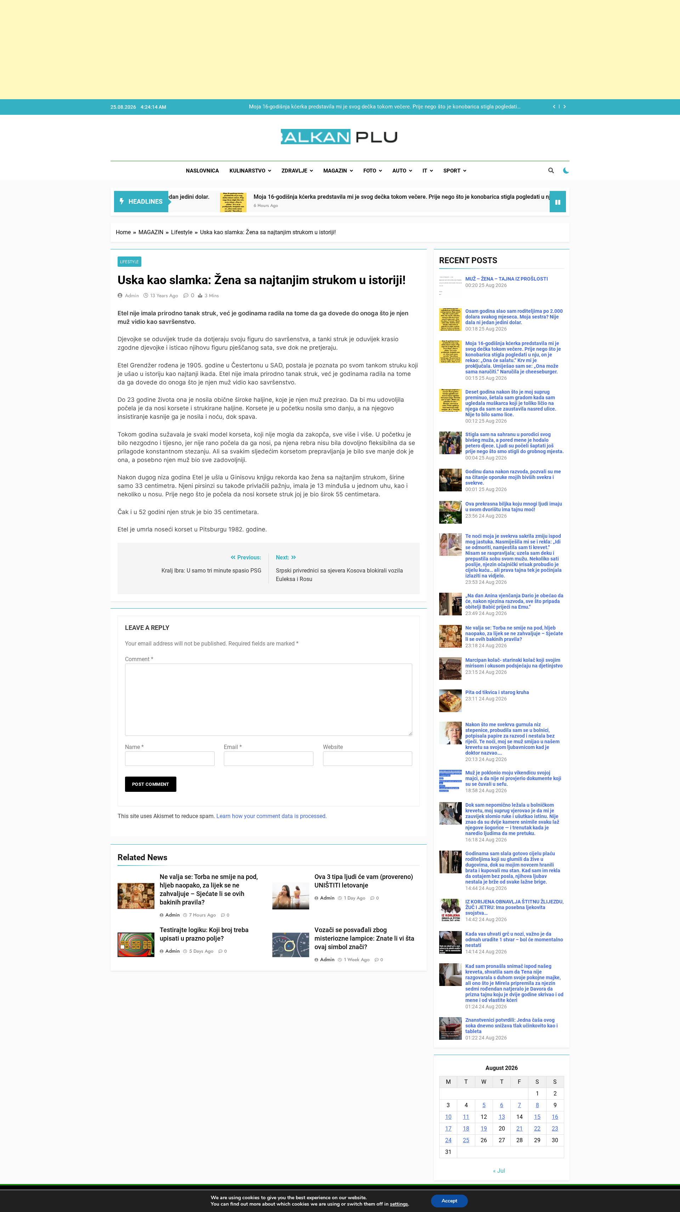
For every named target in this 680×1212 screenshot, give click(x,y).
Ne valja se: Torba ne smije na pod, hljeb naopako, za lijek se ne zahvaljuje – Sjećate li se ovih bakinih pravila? (514, 633)
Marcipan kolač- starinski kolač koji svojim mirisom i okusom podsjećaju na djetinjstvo (514, 663)
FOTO (369, 171)
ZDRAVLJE (294, 171)
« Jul (499, 1170)
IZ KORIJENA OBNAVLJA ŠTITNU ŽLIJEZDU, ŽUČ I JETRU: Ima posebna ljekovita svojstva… (514, 907)
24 (448, 1140)
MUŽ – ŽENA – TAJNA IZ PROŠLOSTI (506, 279)
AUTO (399, 171)
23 (555, 1128)
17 (448, 1128)
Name (134, 747)
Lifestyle (129, 262)
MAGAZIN (335, 171)
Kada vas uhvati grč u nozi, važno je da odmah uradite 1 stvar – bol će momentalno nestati (514, 939)
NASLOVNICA (202, 171)
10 (448, 1117)
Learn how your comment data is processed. (271, 816)
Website (333, 747)
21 (519, 1128)
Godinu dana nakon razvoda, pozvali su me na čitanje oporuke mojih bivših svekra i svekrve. (513, 477)
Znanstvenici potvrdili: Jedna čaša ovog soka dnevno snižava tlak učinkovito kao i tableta (511, 1025)
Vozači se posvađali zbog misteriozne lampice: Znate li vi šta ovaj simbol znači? (364, 938)
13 (502, 1117)
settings (399, 1204)
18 (466, 1128)
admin (132, 295)
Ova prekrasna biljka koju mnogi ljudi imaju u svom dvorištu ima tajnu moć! (513, 506)
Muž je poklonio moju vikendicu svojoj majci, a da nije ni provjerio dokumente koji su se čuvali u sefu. (513, 778)
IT (425, 171)
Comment (139, 659)
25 (466, 1140)
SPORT (451, 171)
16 (555, 1117)
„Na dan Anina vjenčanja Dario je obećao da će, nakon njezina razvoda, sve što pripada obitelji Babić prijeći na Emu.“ (514, 601)
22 (537, 1128)
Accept (449, 1200)
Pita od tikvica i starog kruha (497, 692)
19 (484, 1128)
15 (537, 1117)
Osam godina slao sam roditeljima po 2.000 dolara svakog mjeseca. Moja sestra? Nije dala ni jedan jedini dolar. (514, 316)
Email (233, 747)
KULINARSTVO (247, 171)
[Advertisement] (212, 49)
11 (466, 1117)
